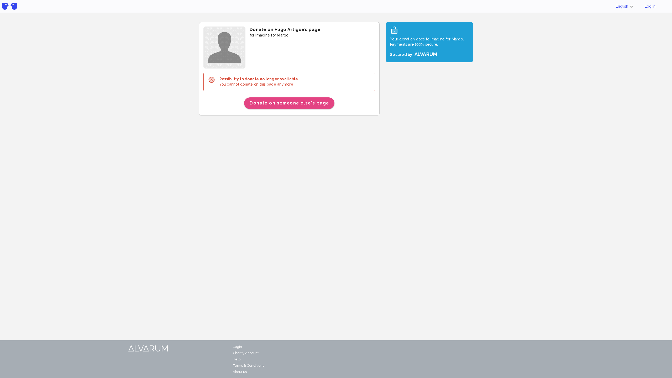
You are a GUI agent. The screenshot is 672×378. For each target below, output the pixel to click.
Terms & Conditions (248, 366)
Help (236, 359)
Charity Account (246, 353)
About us (240, 372)
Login (237, 347)
